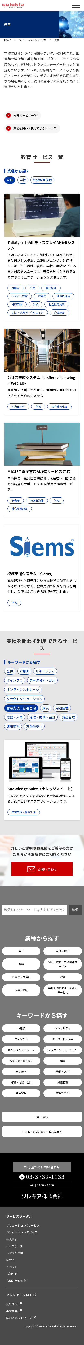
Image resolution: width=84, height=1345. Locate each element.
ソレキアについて (19, 1294)
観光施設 (51, 288)
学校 (23, 179)
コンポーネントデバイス (22, 1232)
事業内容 (12, 1311)
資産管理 (68, 717)
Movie (10, 1260)
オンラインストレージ (23, 689)
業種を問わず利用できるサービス (34, 128)
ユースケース (14, 1246)
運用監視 (13, 726)
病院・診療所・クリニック (27, 312)
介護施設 (59, 312)
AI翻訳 (15, 288)
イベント (12, 1267)
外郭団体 (17, 304)
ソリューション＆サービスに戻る (42, 1131)
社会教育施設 (42, 179)
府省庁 (42, 296)
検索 (75, 910)
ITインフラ (15, 680)
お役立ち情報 (14, 1253)
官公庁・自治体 (21, 977)
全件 (10, 179)
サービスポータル (19, 1216)
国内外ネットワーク (19, 1318)
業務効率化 (34, 726)
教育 (62, 977)
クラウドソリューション (24, 698)
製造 (21, 951)
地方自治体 (63, 296)
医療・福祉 (21, 990)
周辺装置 (62, 707)
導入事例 (12, 1239)
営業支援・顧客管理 (21, 707)
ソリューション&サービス (23, 1225)
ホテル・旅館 (20, 296)
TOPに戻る (42, 1117)
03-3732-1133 (45, 1177)
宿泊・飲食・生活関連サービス (62, 964)
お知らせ (12, 1274)
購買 (45, 707)
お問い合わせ (47, 869)
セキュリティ (45, 671)
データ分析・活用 (42, 680)
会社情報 (12, 1304)
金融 (21, 964)
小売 (32, 288)
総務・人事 (15, 717)
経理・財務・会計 (42, 717)
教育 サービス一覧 (25, 115)
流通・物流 (62, 951)
